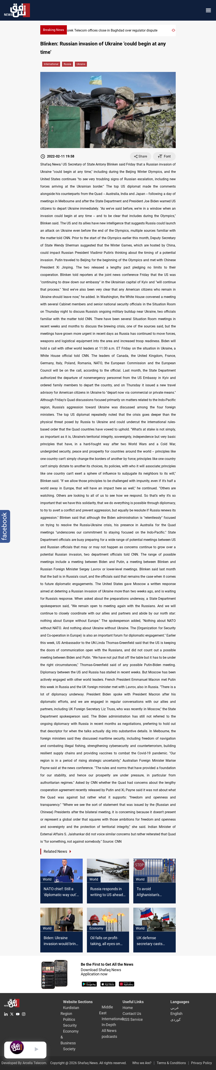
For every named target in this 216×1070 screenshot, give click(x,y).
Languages (179, 1002)
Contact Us (132, 1013)
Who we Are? (141, 1063)
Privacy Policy (201, 1063)
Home (128, 1007)
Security (70, 1025)
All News (109, 1030)
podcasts (109, 1036)
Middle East (106, 1010)
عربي (174, 1007)
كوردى (175, 1019)
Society (69, 1049)
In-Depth (109, 1024)
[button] (172, 32)
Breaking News (53, 30)
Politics (69, 1019)
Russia (67, 64)
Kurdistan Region (70, 1010)
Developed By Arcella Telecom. (24, 1063)
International (51, 64)
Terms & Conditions (171, 1063)
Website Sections (78, 1002)
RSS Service (133, 1019)
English (176, 1013)
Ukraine (81, 64)
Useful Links (133, 1002)
